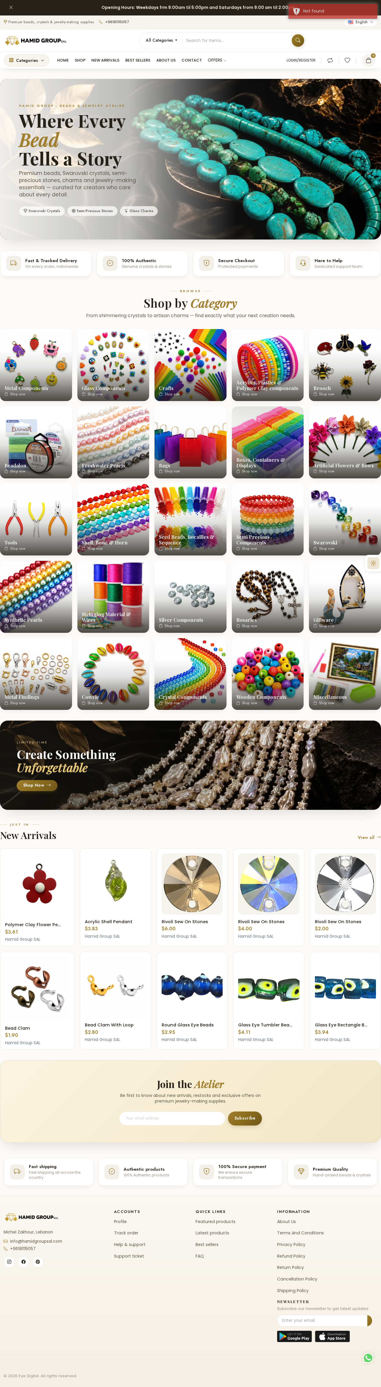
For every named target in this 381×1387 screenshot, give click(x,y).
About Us (286, 1222)
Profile (120, 1222)
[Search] (298, 40)
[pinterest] (37, 1262)
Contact (192, 60)
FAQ (200, 1256)
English (362, 22)
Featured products (215, 1222)
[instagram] (9, 1262)
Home (63, 60)
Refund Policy (291, 1256)
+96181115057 (117, 21)
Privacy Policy (291, 1244)
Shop (80, 60)
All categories (160, 40)
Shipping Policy (293, 1291)
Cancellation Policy (297, 1279)
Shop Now (33, 785)
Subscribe (245, 1118)
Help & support (130, 1244)
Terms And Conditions (300, 1233)
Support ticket (129, 1256)
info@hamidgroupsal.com (36, 1241)
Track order (126, 1233)
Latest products (212, 1233)
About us (166, 60)
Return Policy (290, 1267)
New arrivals (105, 60)
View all (366, 837)
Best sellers (137, 60)
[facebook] (23, 1262)
